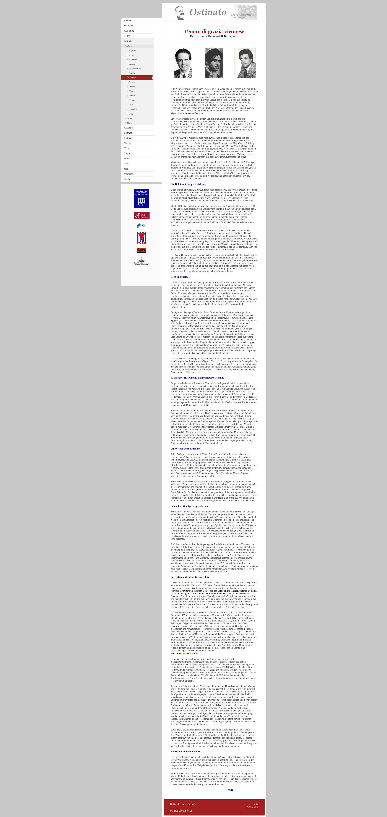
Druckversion (180, 804)
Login (256, 804)
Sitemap (192, 804)
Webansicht (253, 807)
